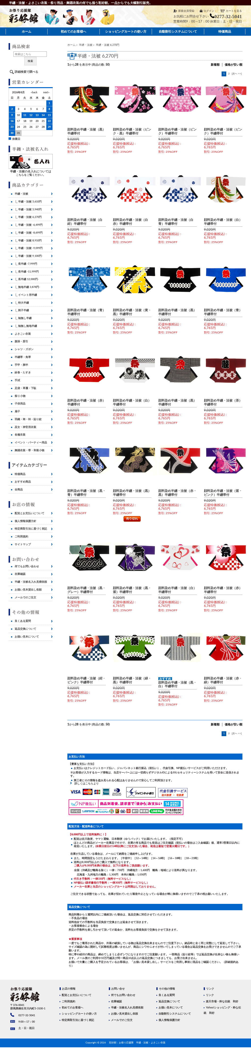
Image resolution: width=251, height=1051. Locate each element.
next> (46, 92)
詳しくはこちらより (85, 783)
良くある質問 (23, 621)
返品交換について (25, 628)
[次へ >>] (237, 74)
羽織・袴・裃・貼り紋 (28, 419)
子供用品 (20, 403)
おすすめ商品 (23, 481)
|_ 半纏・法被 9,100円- (29, 256)
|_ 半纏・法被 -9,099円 (29, 248)
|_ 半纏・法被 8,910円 (28, 240)
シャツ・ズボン (24, 349)
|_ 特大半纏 (22, 302)
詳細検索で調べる (26, 71)
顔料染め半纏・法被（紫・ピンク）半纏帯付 (223, 492)
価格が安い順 (233, 64)
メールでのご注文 (25, 597)
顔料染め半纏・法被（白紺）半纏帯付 (84, 221)
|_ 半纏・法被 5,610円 (28, 201)
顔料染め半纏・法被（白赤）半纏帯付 (130, 221)
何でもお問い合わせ (27, 566)
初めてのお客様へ (73, 31)
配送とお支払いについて (29, 513)
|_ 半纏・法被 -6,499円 (29, 225)
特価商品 (224, 31)
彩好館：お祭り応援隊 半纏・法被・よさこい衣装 (137, 1042)
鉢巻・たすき (23, 372)
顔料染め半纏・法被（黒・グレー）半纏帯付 (86, 589)
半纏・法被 (85, 45)
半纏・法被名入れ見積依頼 (31, 581)
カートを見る (234, 11)
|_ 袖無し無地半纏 (26, 326)
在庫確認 (20, 574)
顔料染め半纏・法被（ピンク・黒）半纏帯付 (132, 131)
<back (34, 92)
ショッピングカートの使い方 (126, 31)
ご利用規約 (21, 536)
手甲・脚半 (21, 365)
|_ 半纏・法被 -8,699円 (29, 232)
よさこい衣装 (23, 333)
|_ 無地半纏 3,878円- (27, 287)
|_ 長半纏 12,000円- (27, 279)
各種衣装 (20, 434)
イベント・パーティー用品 (31, 442)
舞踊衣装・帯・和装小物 (29, 450)
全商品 (19, 489)
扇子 (17, 411)
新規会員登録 (186, 11)
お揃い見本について (27, 636)
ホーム (26, 31)
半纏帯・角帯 (23, 357)
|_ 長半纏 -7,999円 (26, 263)
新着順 (215, 64)
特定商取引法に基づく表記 (31, 528)
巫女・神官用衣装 (25, 427)
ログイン (208, 11)
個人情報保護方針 (25, 521)
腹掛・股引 (21, 341)
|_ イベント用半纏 (26, 295)
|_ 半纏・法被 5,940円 (28, 209)
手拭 (17, 380)
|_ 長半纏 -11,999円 (27, 271)
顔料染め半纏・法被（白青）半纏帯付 (175, 221)
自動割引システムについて (178, 31)
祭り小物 (20, 396)
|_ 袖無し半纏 (23, 318)
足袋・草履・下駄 (25, 388)
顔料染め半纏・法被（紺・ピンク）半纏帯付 (86, 680)
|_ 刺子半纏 (22, 310)
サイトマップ (23, 544)
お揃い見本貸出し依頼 (28, 589)
